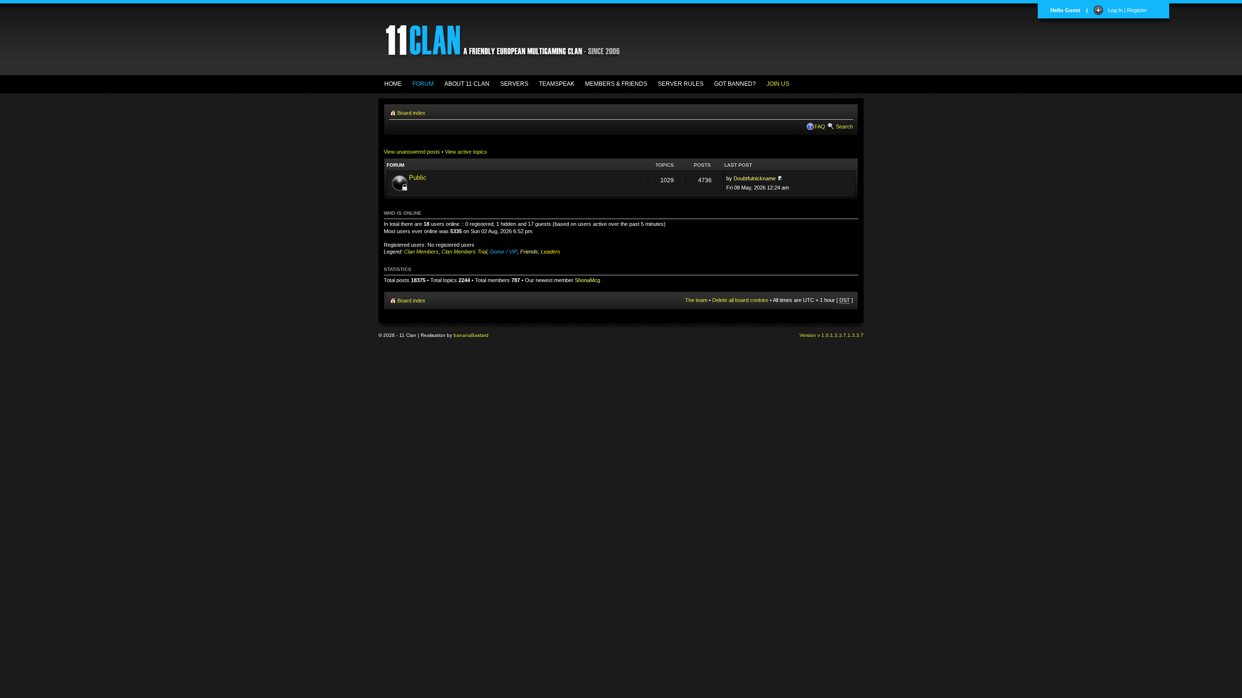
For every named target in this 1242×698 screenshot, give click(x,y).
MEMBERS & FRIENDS (616, 83)
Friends (529, 251)
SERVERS (514, 83)
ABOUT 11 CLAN (467, 83)
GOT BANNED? (735, 83)
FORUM (423, 83)
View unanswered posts (412, 152)
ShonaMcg (587, 280)
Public (417, 177)
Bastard (480, 335)
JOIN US (778, 83)
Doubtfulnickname (755, 178)
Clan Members (421, 251)
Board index (411, 113)
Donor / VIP (503, 251)
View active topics (466, 152)
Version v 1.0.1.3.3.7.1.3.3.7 (832, 335)
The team (696, 300)
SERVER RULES (680, 83)
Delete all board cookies (740, 300)
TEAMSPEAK (556, 83)
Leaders (550, 251)
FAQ (820, 126)
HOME (393, 83)
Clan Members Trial (464, 251)
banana (462, 335)
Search (844, 126)
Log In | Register (1127, 10)
